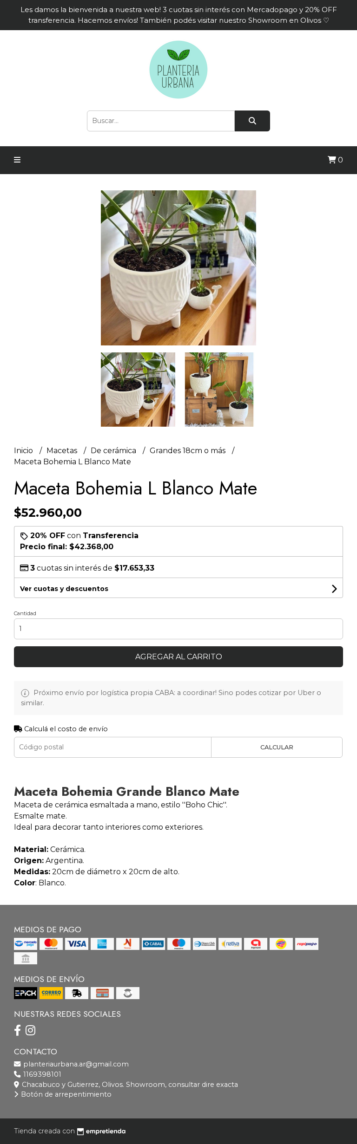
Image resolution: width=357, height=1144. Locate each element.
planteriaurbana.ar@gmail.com (75, 1064)
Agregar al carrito (178, 656)
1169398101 (41, 1074)
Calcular (276, 747)
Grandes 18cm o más (188, 450)
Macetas (62, 450)
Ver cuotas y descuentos (64, 589)
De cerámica (114, 450)
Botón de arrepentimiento (65, 1094)
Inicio (24, 450)
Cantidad (25, 613)
